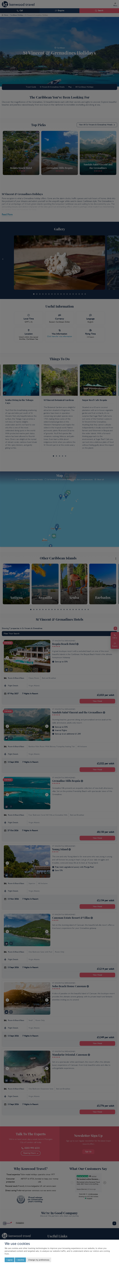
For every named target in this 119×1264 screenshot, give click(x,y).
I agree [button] (10, 1260)
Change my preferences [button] (38, 1260)
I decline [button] (20, 1260)
